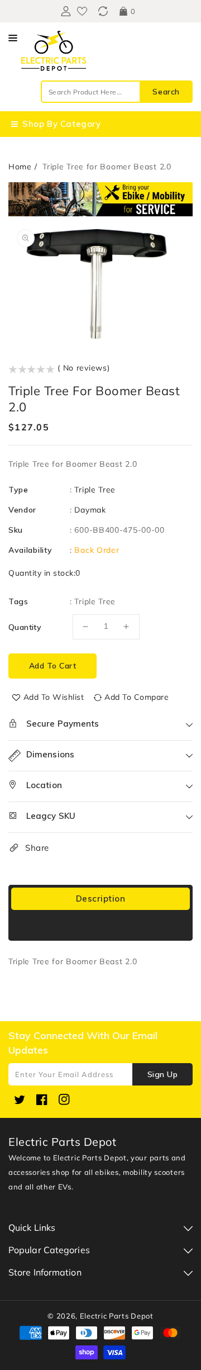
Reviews (101, 926)
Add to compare (136, 697)
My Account (64, 11)
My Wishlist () (82, 11)
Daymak (90, 510)
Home (20, 167)
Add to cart (52, 666)
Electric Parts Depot (117, 1315)
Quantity (24, 627)
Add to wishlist (53, 697)
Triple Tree (95, 490)
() (103, 11)
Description (101, 898)
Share (37, 847)
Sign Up (162, 1074)
